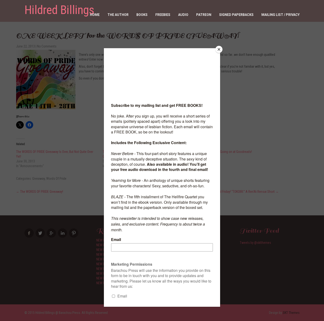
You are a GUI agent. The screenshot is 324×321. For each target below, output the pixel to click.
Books (142, 15)
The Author (118, 15)
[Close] (218, 49)
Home (95, 15)
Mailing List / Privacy (280, 15)
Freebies (162, 15)
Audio (183, 15)
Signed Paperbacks (236, 15)
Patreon (203, 15)
